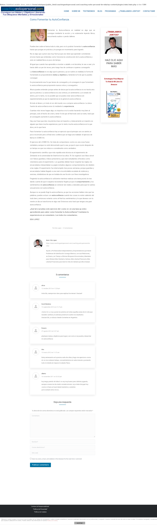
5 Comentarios (68, 228)
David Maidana (46, 304)
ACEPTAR (80, 523)
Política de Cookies (40, 512)
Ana (42, 349)
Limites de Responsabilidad (40, 506)
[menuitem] (66, 11)
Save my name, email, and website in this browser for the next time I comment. (57, 459)
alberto (43, 373)
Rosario (43, 328)
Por (56, 228)
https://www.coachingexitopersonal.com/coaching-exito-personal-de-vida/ (68, 244)
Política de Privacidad (40, 509)
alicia (43, 285)
